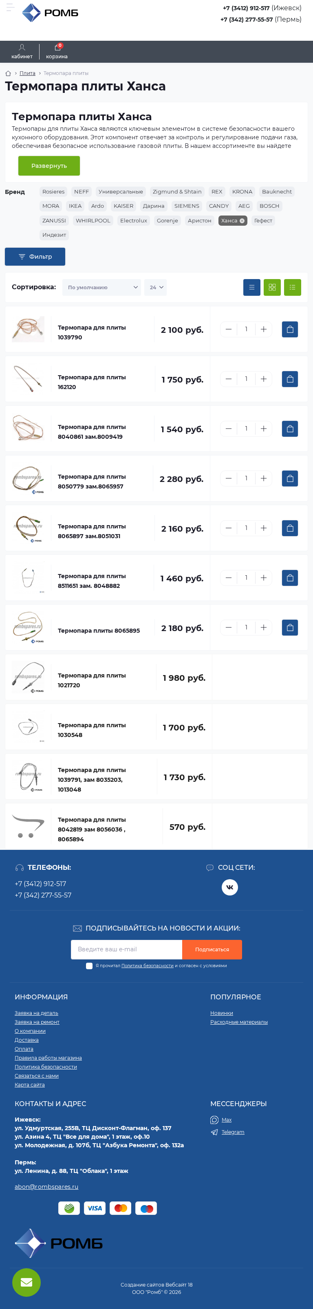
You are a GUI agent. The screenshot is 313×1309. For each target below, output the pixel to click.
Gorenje (167, 220)
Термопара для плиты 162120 (92, 382)
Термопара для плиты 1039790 (92, 332)
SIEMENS (186, 205)
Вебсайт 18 (179, 1285)
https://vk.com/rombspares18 (230, 887)
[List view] (292, 287)
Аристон (200, 220)
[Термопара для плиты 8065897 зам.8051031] (28, 528)
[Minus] (228, 329)
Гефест (263, 220)
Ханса (229, 220)
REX (217, 191)
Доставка (27, 1040)
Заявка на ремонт (37, 1022)
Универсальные (121, 191)
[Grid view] (272, 287)
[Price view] (251, 287)
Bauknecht (277, 191)
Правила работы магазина (48, 1058)
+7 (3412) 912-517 (246, 8)
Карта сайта (30, 1085)
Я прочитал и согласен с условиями (161, 965)
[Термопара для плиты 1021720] (28, 677)
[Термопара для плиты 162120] (28, 379)
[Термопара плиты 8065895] (28, 627)
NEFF (81, 191)
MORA (50, 205)
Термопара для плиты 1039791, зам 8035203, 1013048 (92, 779)
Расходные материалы (239, 1022)
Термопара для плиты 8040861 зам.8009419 (92, 431)
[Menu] (11, 7)
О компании (30, 1031)
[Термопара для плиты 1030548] (28, 727)
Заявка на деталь (36, 1013)
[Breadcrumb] (8, 73)
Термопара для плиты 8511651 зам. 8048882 (92, 581)
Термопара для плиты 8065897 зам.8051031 (92, 531)
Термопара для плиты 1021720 (92, 680)
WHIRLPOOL (93, 220)
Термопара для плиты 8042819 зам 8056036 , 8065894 (92, 829)
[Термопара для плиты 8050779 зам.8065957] (28, 478)
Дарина (154, 205)
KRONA (242, 191)
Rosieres (53, 191)
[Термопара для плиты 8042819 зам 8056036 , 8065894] (28, 826)
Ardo (97, 205)
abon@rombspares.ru (46, 1186)
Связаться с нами (37, 1076)
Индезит (54, 234)
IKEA (75, 205)
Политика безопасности (147, 965)
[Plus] (264, 329)
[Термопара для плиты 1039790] (28, 329)
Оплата (24, 1049)
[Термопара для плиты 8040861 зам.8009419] (28, 428)
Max (226, 1120)
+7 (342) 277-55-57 (246, 19)
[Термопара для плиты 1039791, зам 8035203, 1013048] (28, 776)
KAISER (123, 205)
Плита (27, 73)
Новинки (221, 1013)
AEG (244, 205)
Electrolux (133, 220)
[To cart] (290, 329)
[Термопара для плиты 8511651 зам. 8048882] (28, 577)
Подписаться (212, 949)
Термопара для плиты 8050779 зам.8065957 (92, 481)
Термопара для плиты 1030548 (92, 730)
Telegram (233, 1132)
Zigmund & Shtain (177, 191)
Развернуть (49, 165)
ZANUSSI (54, 220)
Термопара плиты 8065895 (99, 630)
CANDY (219, 205)
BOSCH (270, 205)
